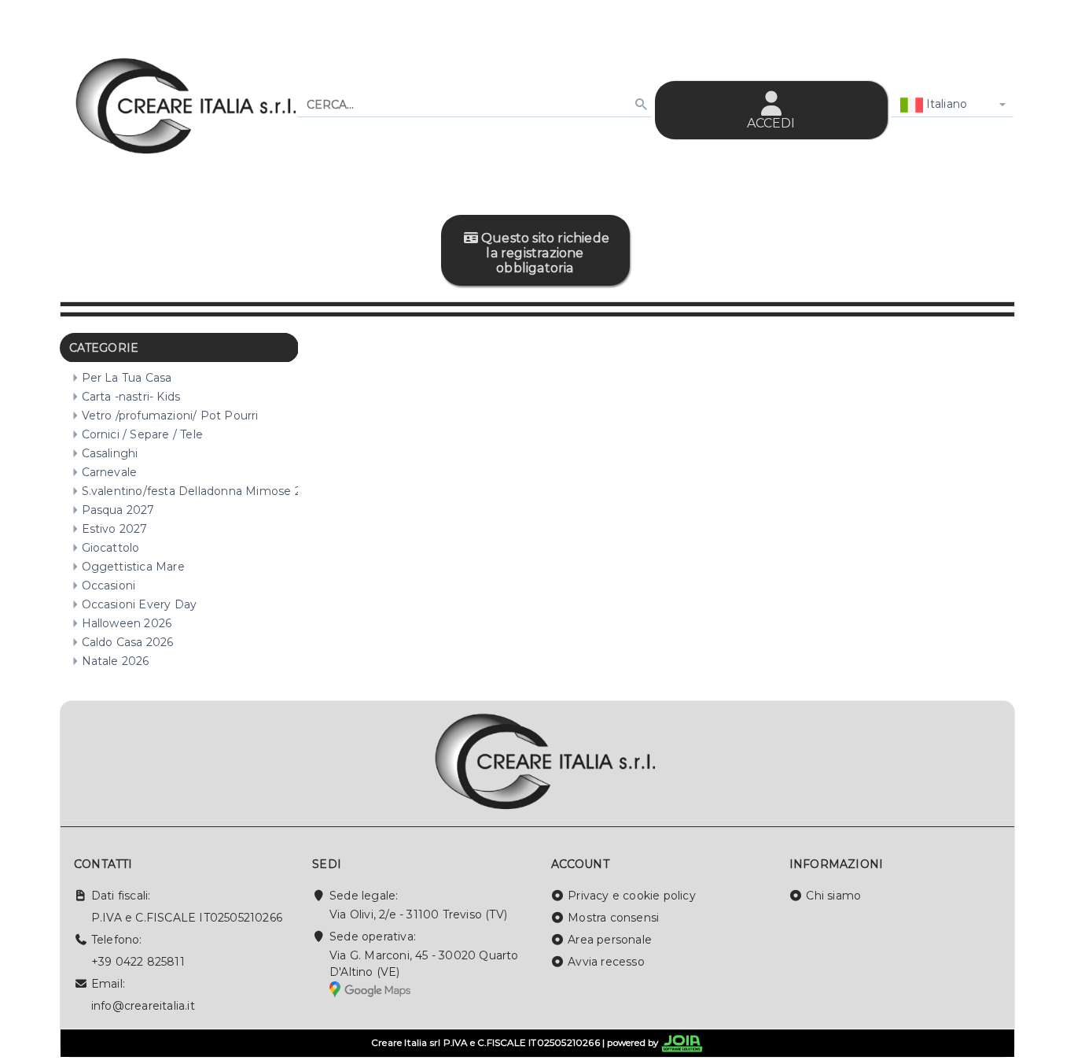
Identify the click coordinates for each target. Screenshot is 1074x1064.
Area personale (610, 940)
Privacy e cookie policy (632, 896)
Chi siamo (833, 896)
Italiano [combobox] (945, 104)
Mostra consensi (613, 918)
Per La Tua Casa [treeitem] (127, 378)
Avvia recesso (606, 962)
